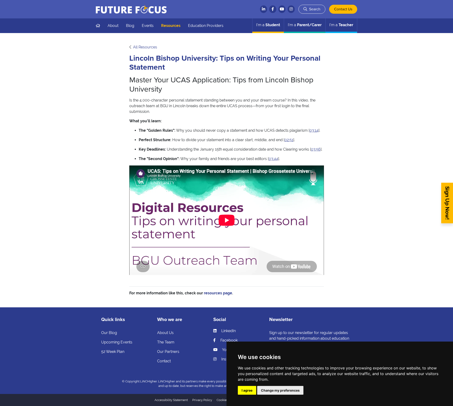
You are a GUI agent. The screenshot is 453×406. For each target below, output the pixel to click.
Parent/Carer (305, 25)
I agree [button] (247, 390)
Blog (130, 25)
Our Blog (109, 332)
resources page (218, 293)
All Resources (145, 47)
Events (148, 25)
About (113, 25)
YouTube (229, 349)
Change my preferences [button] (280, 390)
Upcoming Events (116, 342)
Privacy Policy (202, 400)
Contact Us (343, 9)
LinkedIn (228, 331)
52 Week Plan (112, 351)
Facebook (228, 340)
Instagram (229, 359)
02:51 (289, 140)
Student (268, 25)
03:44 (273, 158)
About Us (165, 332)
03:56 (316, 149)
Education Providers (205, 25)
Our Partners (168, 351)
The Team (165, 342)
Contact (164, 361)
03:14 (314, 130)
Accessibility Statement (171, 400)
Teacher (341, 25)
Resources (170, 25)
